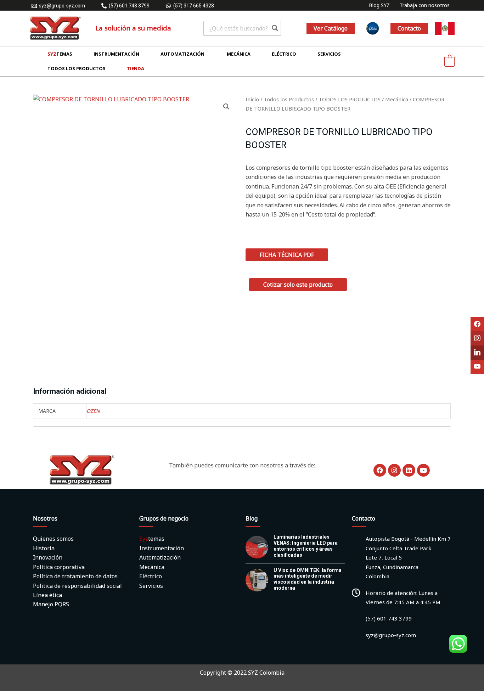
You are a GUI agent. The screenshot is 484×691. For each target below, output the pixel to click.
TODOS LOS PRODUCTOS (350, 99)
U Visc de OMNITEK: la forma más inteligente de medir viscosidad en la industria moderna (308, 579)
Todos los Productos (289, 99)
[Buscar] (275, 28)
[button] (330, 28)
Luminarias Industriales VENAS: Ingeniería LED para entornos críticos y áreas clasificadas (306, 545)
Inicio (252, 99)
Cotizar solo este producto (298, 284)
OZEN (93, 411)
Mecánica (396, 99)
